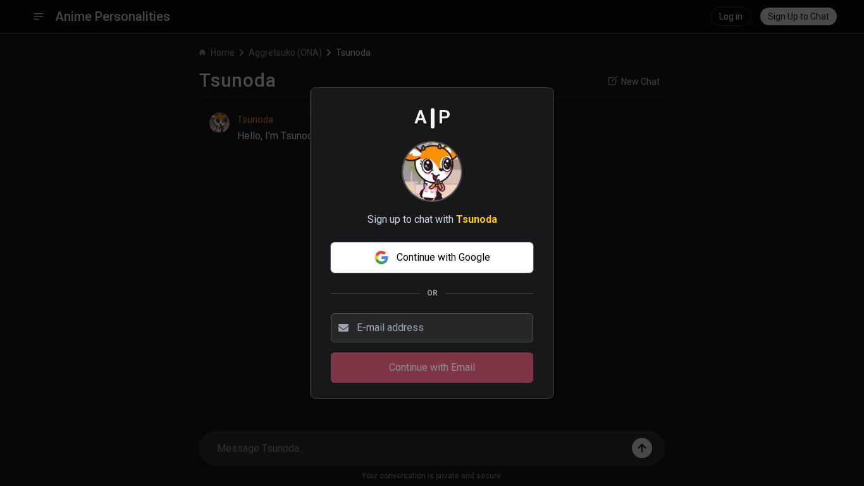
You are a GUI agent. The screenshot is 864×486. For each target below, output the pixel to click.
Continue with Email (432, 367)
